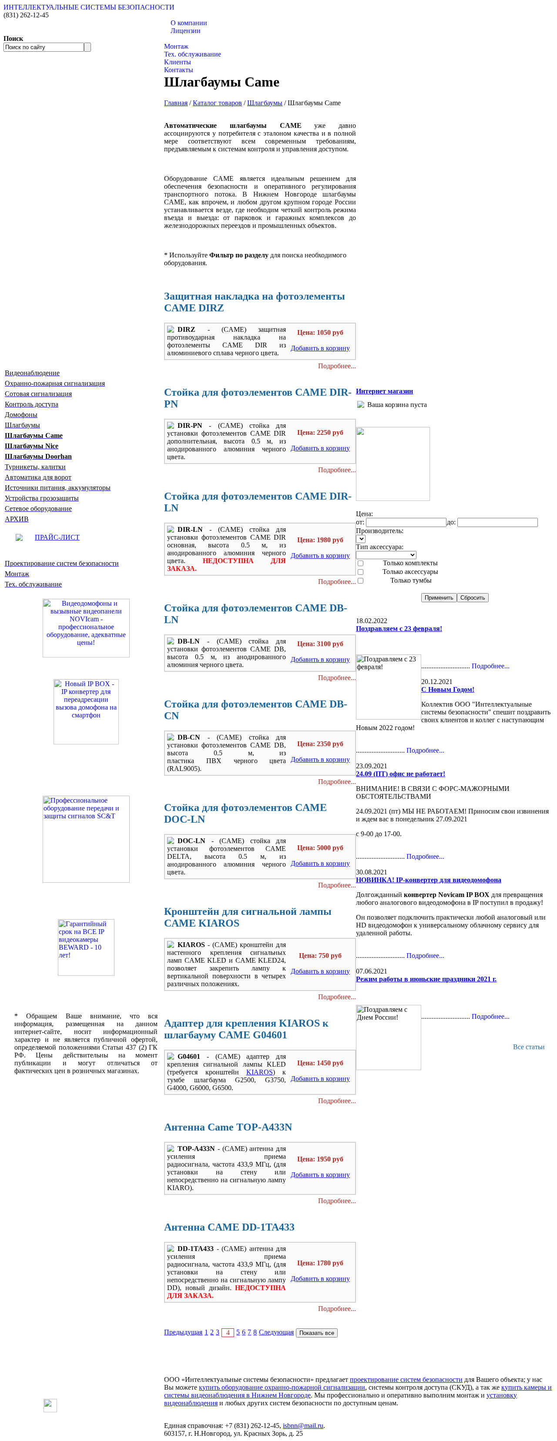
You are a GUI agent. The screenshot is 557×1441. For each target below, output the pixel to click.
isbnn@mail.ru (303, 1425)
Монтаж (176, 46)
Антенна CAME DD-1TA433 (229, 1227)
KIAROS (259, 1072)
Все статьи (529, 1047)
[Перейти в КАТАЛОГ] (86, 839)
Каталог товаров (188, 38)
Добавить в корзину (320, 348)
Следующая (276, 1332)
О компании (189, 23)
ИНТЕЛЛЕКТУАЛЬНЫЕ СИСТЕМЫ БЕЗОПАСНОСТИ (88, 7)
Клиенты (177, 62)
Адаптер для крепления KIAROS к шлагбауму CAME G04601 (246, 1029)
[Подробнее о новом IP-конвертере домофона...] (86, 710)
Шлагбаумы (264, 103)
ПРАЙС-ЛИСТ (57, 537)
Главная (176, 103)
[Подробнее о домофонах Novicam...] (86, 627)
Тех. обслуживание (192, 54)
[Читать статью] (86, 947)
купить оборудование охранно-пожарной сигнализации (282, 1387)
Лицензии (186, 30)
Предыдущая (183, 1332)
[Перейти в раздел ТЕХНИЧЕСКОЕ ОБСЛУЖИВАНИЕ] (393, 498)
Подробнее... (337, 366)
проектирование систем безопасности (406, 1379)
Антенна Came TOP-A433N (228, 1127)
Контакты (178, 69)
